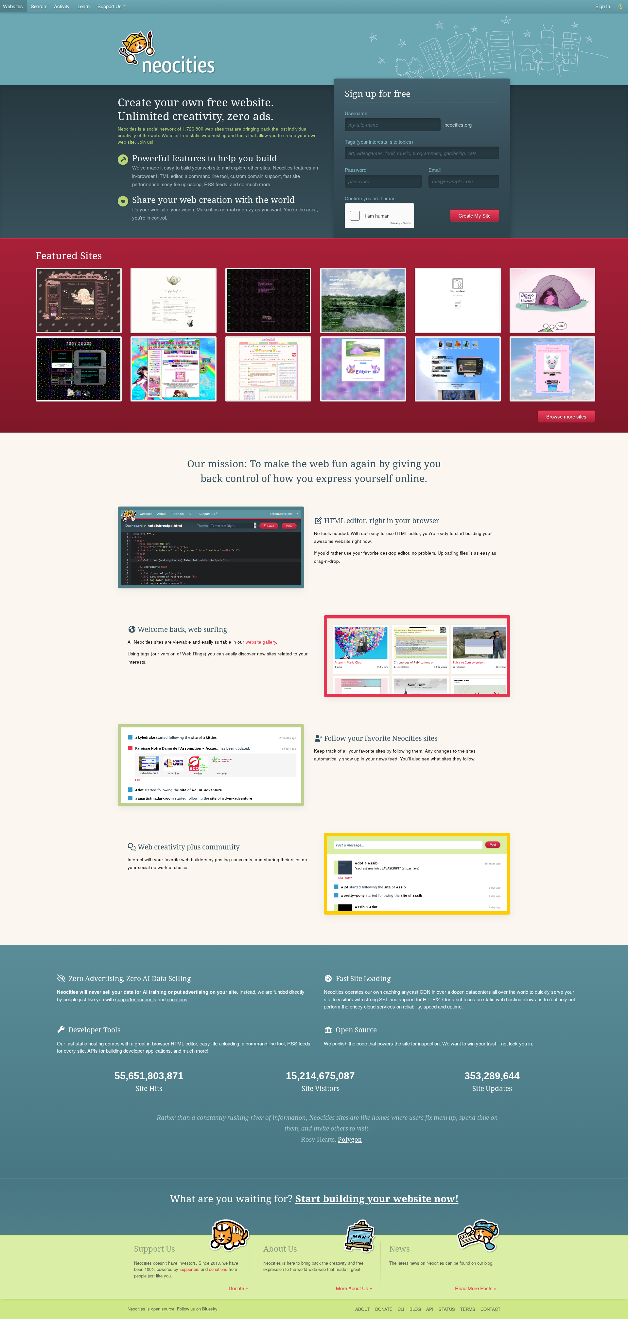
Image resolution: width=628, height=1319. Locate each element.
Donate (236, 1288)
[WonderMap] (363, 368)
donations (177, 999)
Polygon (350, 1139)
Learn (84, 6)
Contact (490, 1309)
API (429, 1309)
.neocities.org (457, 124)
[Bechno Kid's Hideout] (553, 300)
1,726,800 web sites (203, 129)
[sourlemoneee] (553, 368)
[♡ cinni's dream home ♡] (79, 300)
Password (355, 169)
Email (434, 169)
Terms (467, 1309)
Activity (62, 6)
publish (339, 1043)
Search (38, 6)
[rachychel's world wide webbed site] (268, 368)
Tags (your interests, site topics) (379, 141)
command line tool (208, 176)
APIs (92, 1050)
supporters (190, 1269)
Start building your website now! (377, 1198)
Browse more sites (566, 416)
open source (162, 1309)
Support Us (109, 6)
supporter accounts (135, 999)
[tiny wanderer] (458, 300)
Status (447, 1309)
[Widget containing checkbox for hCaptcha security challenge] (379, 215)
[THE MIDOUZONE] (174, 368)
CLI (401, 1309)
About (362, 1309)
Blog (415, 1309)
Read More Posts (474, 1288)
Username (356, 113)
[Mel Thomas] (458, 368)
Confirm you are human (370, 198)
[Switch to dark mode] (621, 6)
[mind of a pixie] (268, 300)
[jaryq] (363, 300)
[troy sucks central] (79, 368)
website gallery (261, 642)
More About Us (352, 1288)
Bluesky (210, 1309)
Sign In (602, 6)
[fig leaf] (174, 300)
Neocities (136, 1309)
